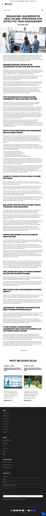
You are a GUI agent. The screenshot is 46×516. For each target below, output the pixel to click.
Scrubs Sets (5, 418)
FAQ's (4, 445)
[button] (2, 4)
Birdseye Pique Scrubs (7, 464)
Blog (4, 453)
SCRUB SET (21, 1)
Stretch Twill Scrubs (7, 462)
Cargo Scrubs (6, 423)
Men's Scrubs (5, 415)
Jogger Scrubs (6, 421)
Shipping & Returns (7, 440)
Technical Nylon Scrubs (7, 467)
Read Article (7, 400)
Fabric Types (5, 448)
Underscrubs (5, 426)
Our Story (5, 451)
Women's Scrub (6, 413)
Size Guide (5, 443)
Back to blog (23, 350)
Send (22, 496)
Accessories (5, 429)
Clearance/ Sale (6, 432)
